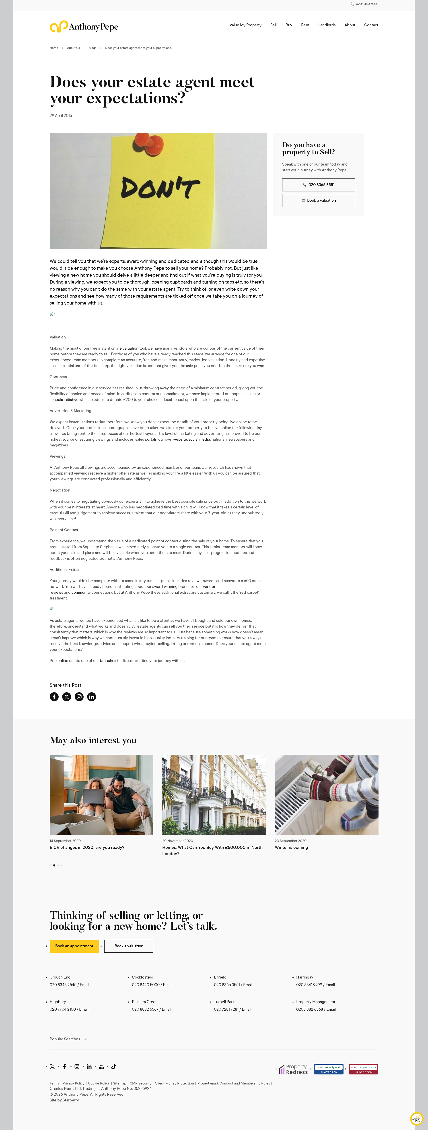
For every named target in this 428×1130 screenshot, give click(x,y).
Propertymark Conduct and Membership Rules (234, 1083)
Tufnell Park (224, 1001)
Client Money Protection (174, 1083)
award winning (164, 586)
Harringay (304, 977)
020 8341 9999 (309, 985)
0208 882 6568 (310, 1009)
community (81, 592)
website (180, 439)
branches (108, 660)
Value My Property (245, 25)
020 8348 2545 (63, 985)
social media (199, 439)
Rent (305, 25)
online (63, 660)
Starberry (71, 1100)
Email (84, 985)
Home (54, 48)
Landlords (327, 25)
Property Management (315, 1001)
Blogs (92, 48)
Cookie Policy (99, 1083)
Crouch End (60, 977)
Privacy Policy (73, 1083)
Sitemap (119, 1083)
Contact (371, 25)
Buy (289, 25)
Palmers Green (145, 1001)
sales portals (146, 439)
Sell (273, 25)
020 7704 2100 (63, 1009)
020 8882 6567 (145, 1009)
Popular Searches (65, 1039)
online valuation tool (128, 348)
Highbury (58, 1001)
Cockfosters (142, 977)
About (350, 25)
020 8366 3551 (321, 184)
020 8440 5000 (146, 985)
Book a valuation (321, 200)
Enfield (220, 977)
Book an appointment (74, 946)
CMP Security (140, 1083)
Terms (54, 1083)
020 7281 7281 (226, 1009)
